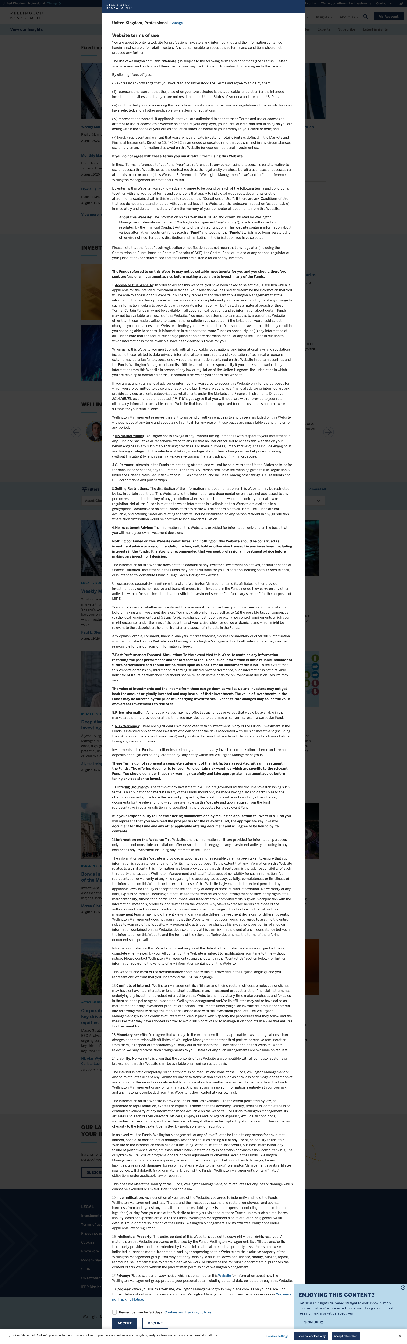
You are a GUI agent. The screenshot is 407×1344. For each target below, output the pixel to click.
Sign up (311, 1322)
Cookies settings (277, 1336)
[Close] (400, 1336)
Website (224, 1276)
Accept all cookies (345, 1336)
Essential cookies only (311, 1336)
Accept (125, 1323)
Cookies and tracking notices (187, 1312)
